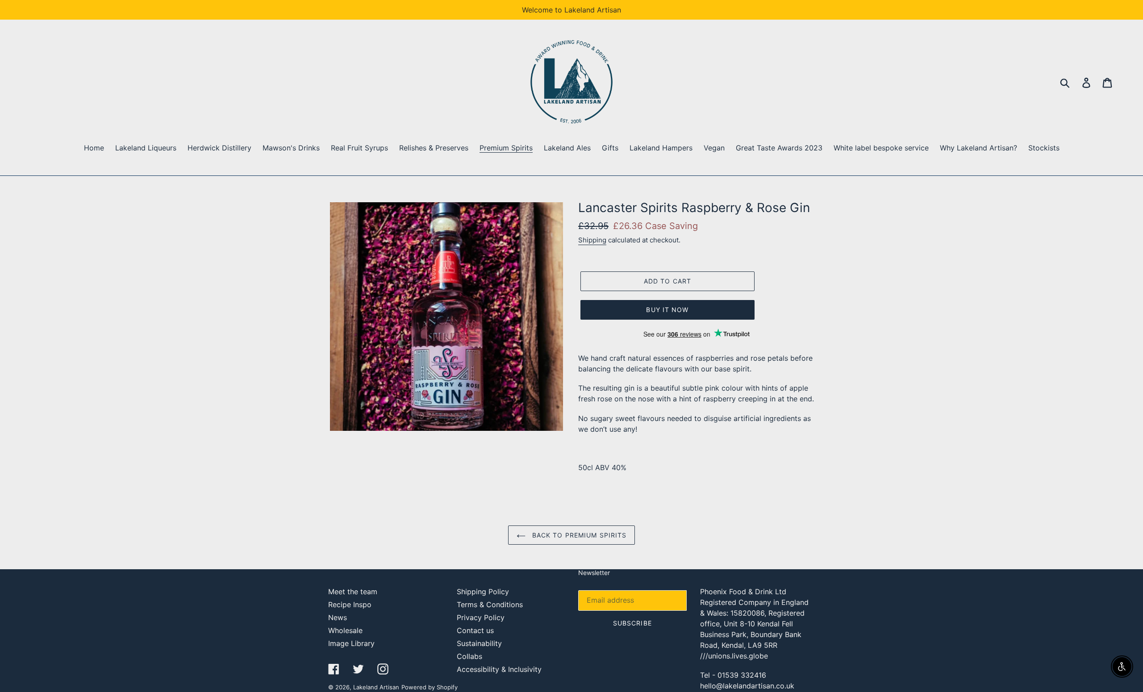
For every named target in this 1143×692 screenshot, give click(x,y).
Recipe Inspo (349, 604)
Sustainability (479, 643)
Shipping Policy (483, 591)
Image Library (351, 643)
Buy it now (667, 309)
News (337, 617)
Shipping (592, 240)
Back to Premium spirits (578, 535)
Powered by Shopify (429, 687)
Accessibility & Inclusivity (499, 669)
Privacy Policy (481, 617)
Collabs (469, 656)
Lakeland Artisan (376, 687)
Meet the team (352, 591)
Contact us (475, 630)
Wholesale (345, 630)
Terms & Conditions (490, 604)
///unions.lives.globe (734, 655)
